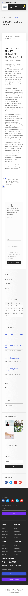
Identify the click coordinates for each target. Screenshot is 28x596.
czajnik (11, 389)
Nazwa (9, 233)
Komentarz (10, 217)
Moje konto (8, 279)
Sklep (6, 274)
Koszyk (7, 288)
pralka (6, 391)
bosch (6, 389)
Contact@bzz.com (6, 569)
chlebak (8, 389)
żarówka (14, 391)
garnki (14, 389)
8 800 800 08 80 (10, 562)
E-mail (8, 239)
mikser (20, 389)
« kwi (6, 319)
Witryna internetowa (12, 246)
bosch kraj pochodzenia (14, 334)
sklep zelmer (9, 391)
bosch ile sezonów (12, 358)
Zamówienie (8, 283)
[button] (16, 6)
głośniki (17, 389)
